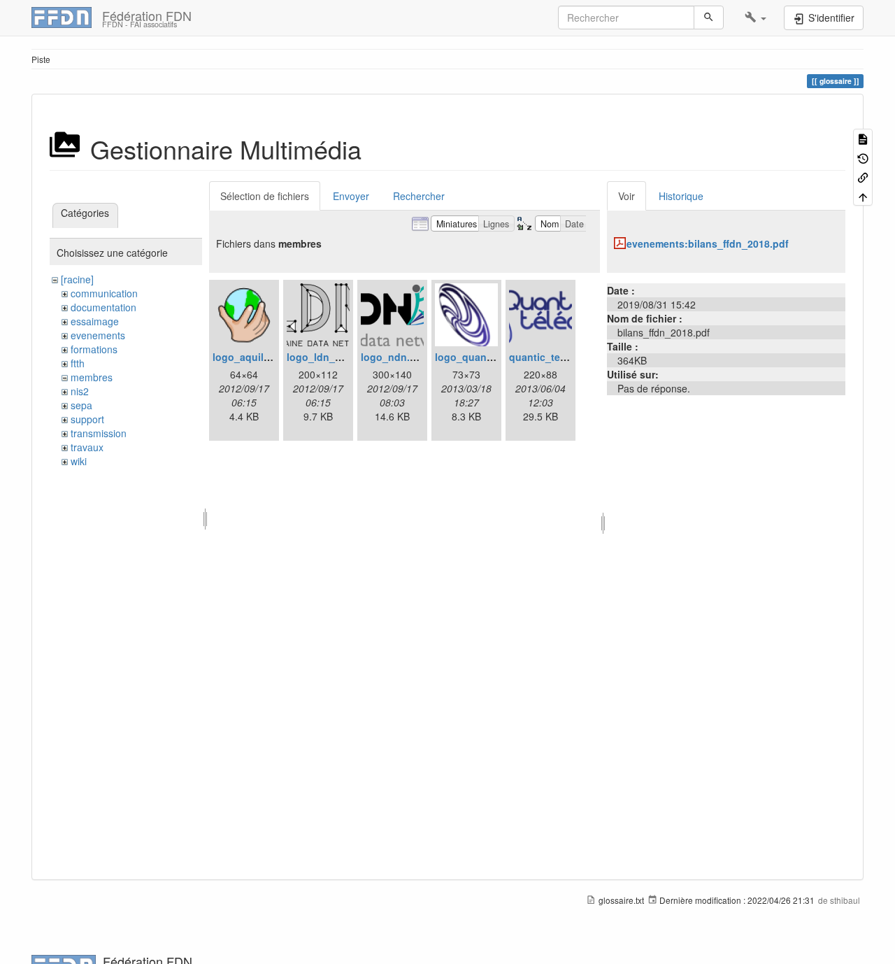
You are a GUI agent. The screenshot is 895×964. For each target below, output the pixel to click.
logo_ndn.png (395, 357)
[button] (755, 17)
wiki (79, 461)
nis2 (80, 391)
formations (94, 349)
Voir (626, 196)
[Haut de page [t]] (863, 195)
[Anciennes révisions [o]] (863, 157)
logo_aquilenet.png (259, 357)
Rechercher (419, 196)
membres (92, 377)
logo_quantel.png (477, 357)
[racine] (77, 279)
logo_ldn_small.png (334, 357)
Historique (681, 196)
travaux (87, 447)
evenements (98, 335)
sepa (81, 405)
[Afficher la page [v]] (863, 138)
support (87, 419)
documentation (103, 307)
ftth (78, 363)
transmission (99, 433)
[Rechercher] (709, 17)
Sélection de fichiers (264, 196)
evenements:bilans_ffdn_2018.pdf (707, 243)
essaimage (95, 321)
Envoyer (351, 196)
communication (104, 293)
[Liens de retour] (863, 176)
